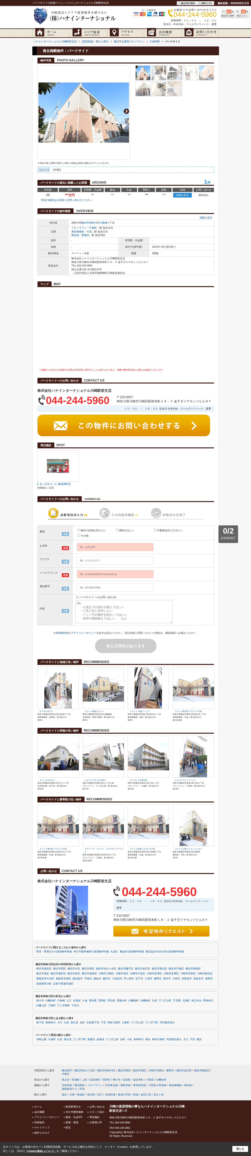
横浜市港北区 (159, 968)
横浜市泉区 (73, 973)
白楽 (89, 231)
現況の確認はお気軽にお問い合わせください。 (68, 200)
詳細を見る (182, 195)
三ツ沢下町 (151, 1022)
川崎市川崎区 (106, 973)
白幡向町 (50, 1000)
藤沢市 (106, 978)
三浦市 (148, 978)
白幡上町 (41, 1005)
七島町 (186, 1000)
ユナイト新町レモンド (94, 711)
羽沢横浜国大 (167, 1022)
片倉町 (93, 227)
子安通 (177, 1000)
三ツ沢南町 (63, 1005)
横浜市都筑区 (89, 973)
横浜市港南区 (193, 968)
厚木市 (167, 978)
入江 (69, 1000)
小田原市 (117, 978)
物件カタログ (42, 1132)
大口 (59, 1022)
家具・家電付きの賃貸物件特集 (54, 951)
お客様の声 (95, 1122)
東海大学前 (124, 1094)
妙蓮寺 (100, 1039)
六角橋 (103, 222)
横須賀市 (78, 978)
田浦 (135, 1094)
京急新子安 (92, 1022)
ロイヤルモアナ (46, 711)
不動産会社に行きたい (170, 530)
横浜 (199, 1039)
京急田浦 (110, 1094)
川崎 (72, 1094)
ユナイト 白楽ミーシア (140, 711)
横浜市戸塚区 (176, 968)
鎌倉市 (97, 978)
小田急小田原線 (157, 1085)
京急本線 (67, 1085)
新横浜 (85, 235)
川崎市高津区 (154, 973)
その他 (84, 535)
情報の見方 (206, 217)
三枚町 (52, 1005)
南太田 (91, 1094)
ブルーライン (79, 227)
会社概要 (39, 1112)
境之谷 (65, 1079)
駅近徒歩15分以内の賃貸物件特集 (165, 951)
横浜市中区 (73, 968)
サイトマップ (42, 1127)
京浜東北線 (111, 1085)
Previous (41, 111)
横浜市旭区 (42, 973)
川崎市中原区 (137, 973)
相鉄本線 (125, 1085)
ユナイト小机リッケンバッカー (188, 849)
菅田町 (102, 1000)
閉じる (240, 1148)
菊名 (147, 1039)
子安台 (75, 1005)
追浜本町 (138, 1079)
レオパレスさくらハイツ (185, 780)
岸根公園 (41, 1039)
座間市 (209, 978)
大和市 (176, 978)
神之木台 (196, 1000)
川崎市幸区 (121, 973)
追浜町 (127, 1079)
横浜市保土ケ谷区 (106, 968)
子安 (103, 1022)
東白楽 (74, 1022)
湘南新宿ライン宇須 (73, 1088)
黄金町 (81, 1094)
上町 (84, 1079)
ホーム (38, 1106)
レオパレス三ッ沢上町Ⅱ (95, 780)
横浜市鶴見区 (44, 968)
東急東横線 (77, 231)
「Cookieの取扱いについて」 (40, 1151)
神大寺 (40, 1000)
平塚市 (88, 978)
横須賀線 (80, 1085)
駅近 (68, 1127)
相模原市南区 (63, 978)
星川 (100, 1094)
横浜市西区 (59, 968)
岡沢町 (106, 1079)
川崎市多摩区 (171, 973)
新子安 (40, 1022)
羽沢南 (111, 1000)
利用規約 (61, 632)
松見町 (77, 1000)
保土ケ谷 (159, 1094)
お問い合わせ (97, 1106)
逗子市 (139, 978)
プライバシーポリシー (83, 632)
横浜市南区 (88, 968)
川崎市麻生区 (205, 973)
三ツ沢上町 (165, 1000)
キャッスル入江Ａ (47, 780)
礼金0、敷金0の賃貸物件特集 (127, 951)
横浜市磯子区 (125, 968)
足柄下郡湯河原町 (63, 983)
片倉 (84, 1000)
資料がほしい (126, 530)
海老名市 (198, 978)
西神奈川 (208, 1000)
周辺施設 (94, 1117)
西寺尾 (93, 1000)
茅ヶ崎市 (129, 978)
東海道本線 (139, 1085)
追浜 (64, 1094)
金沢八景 (146, 1094)
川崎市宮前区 (188, 973)
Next (126, 111)
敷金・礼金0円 (74, 1117)
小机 (129, 1039)
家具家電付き (73, 1106)
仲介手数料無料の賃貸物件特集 (91, 951)
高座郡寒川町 (44, 983)
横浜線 (75, 235)
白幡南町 (133, 1000)
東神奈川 (50, 1022)
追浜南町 (95, 1079)
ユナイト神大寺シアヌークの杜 (188, 711)
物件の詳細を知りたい (93, 530)
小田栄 (150, 1079)
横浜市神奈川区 (90, 222)
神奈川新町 (113, 1022)
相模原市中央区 (45, 978)
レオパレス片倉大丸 (138, 780)
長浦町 (76, 1079)
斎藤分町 (122, 1000)
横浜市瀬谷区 (58, 973)
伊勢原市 (187, 978)
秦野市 (158, 978)
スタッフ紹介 (97, 1112)
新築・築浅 (72, 1122)
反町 (82, 1022)
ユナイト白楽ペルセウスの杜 (142, 849)
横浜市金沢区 (142, 968)
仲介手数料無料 (75, 1112)
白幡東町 (145, 1000)
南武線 (188, 1085)
